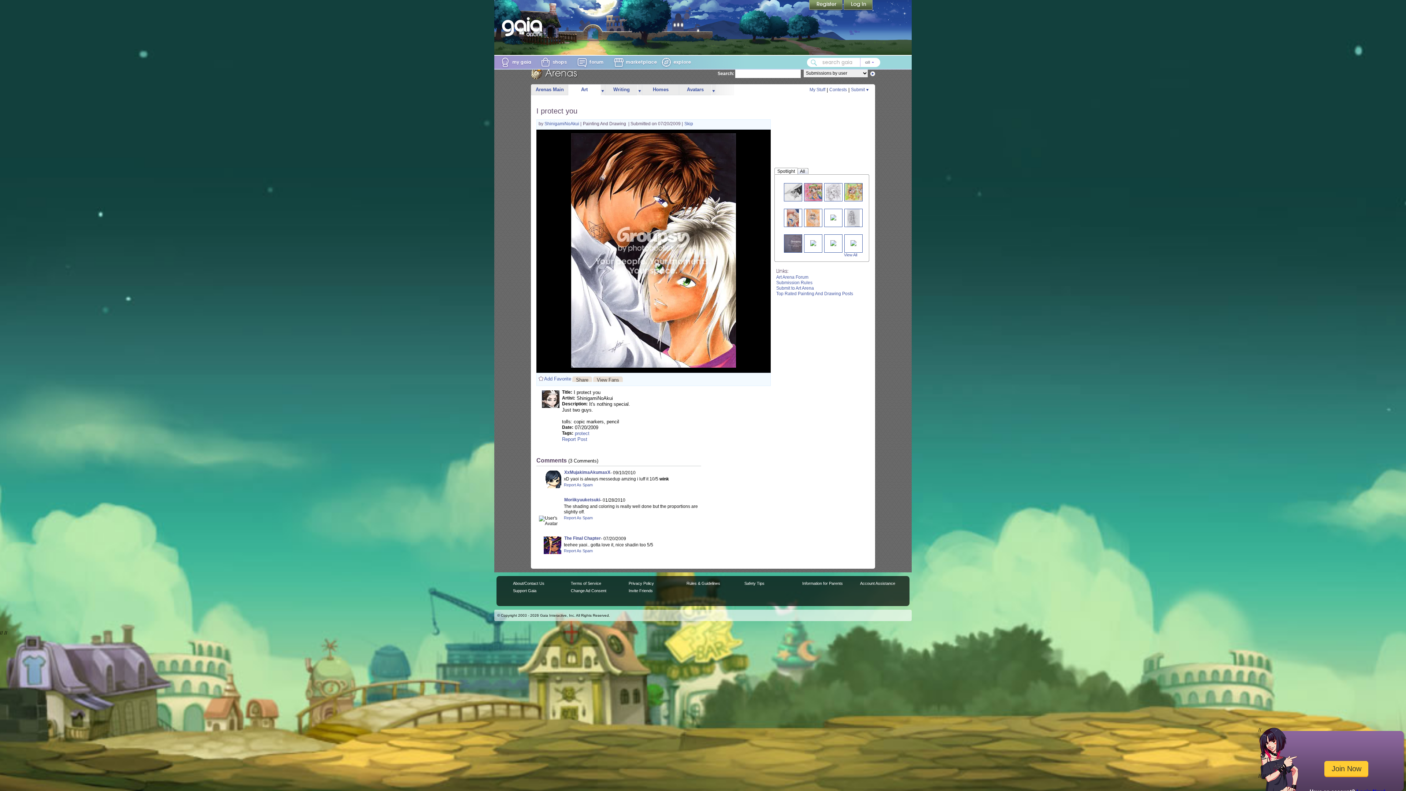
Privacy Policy (641, 583)
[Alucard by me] (793, 192)
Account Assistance (877, 583)
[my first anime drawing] (833, 217)
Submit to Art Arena (795, 288)
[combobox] (843, 62)
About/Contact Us (528, 583)
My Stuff (817, 89)
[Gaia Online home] (524, 26)
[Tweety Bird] (853, 242)
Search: (726, 73)
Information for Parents (822, 583)
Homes (661, 89)
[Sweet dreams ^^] (833, 192)
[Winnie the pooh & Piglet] (833, 242)
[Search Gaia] (814, 62)
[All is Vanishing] (813, 242)
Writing (621, 89)
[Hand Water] (853, 217)
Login (858, 5)
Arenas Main (550, 89)
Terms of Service (586, 583)
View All (850, 255)
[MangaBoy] (796, 243)
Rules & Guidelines (703, 583)
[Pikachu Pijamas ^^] (859, 192)
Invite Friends (641, 590)
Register (826, 5)
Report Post (574, 439)
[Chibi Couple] (817, 192)
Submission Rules (794, 282)
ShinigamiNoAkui (562, 123)
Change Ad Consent (588, 590)
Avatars (695, 89)
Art (584, 89)
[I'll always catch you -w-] (813, 217)
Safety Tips (754, 583)
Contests (838, 89)
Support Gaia (524, 590)
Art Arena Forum (792, 277)
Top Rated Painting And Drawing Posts (814, 293)
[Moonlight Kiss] (793, 217)
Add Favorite (557, 379)
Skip (688, 123)
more (602, 90)
